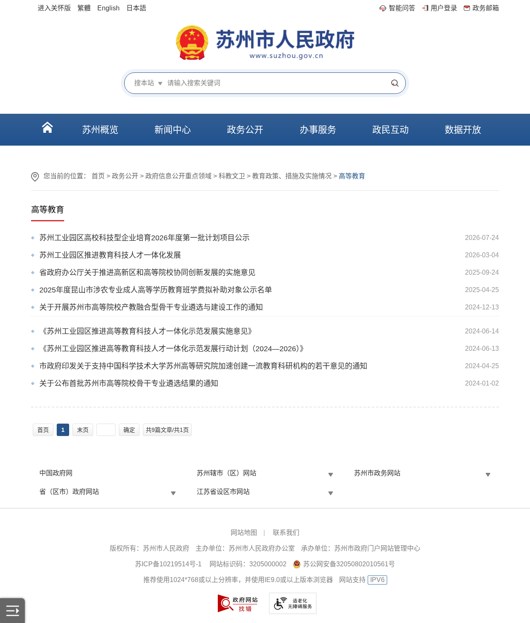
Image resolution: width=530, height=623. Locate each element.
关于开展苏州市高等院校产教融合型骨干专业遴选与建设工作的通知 (151, 307)
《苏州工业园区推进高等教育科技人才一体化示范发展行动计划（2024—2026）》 (173, 349)
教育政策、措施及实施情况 (292, 176)
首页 (98, 176)
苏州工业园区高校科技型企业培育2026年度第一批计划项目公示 (144, 238)
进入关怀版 (54, 8)
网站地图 (244, 532)
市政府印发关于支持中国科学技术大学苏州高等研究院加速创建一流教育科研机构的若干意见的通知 (203, 366)
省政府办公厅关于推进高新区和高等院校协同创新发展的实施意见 (147, 272)
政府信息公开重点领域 (178, 176)
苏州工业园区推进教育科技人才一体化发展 (110, 255)
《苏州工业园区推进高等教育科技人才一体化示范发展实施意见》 (147, 331)
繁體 (84, 8)
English (108, 8)
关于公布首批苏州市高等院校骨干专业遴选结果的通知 (128, 383)
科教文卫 (232, 176)
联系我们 (286, 532)
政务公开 (125, 176)
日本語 (136, 8)
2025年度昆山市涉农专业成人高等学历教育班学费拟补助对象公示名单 (155, 290)
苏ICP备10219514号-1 (168, 564)
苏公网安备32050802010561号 (349, 564)
